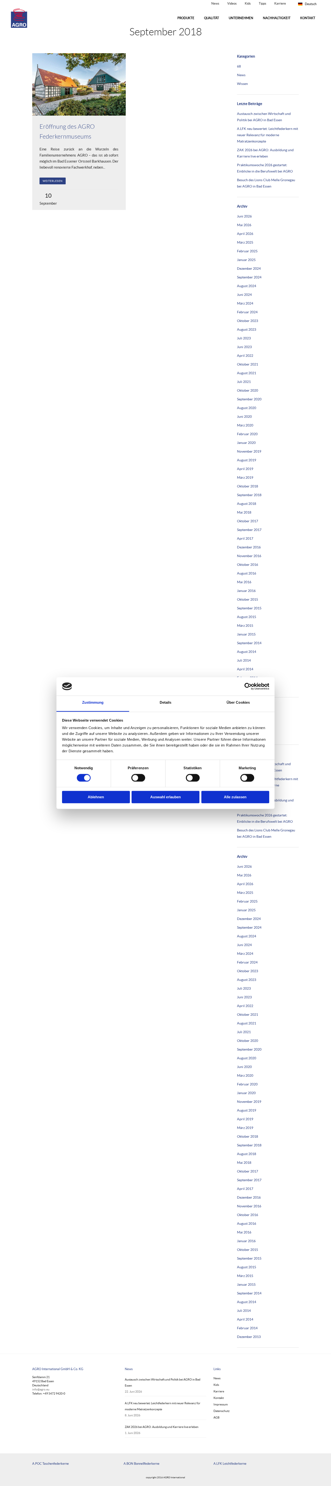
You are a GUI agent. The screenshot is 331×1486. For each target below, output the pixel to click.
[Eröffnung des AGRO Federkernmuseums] (79, 84)
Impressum (220, 1404)
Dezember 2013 (249, 1337)
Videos (232, 3)
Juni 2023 (244, 347)
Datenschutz (221, 1410)
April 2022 (245, 356)
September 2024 (249, 277)
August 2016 (246, 573)
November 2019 (249, 451)
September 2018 (249, 495)
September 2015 (249, 608)
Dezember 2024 (249, 268)
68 (239, 66)
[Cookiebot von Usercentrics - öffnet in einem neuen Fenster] (248, 686)
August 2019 (246, 460)
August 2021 (246, 373)
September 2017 (249, 530)
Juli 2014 (244, 660)
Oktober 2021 (247, 364)
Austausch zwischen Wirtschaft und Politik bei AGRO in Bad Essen (162, 1382)
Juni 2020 (244, 416)
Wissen (242, 84)
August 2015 (246, 617)
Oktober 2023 (247, 321)
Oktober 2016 (247, 565)
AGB (216, 1417)
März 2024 (245, 303)
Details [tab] (166, 703)
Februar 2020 (247, 434)
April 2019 (245, 469)
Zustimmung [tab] (93, 703)
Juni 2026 (244, 216)
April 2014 (245, 669)
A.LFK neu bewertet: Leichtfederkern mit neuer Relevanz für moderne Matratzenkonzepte (267, 135)
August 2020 (246, 408)
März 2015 (245, 625)
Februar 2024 (247, 312)
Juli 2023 (244, 338)
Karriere (280, 3)
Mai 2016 (244, 582)
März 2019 (245, 477)
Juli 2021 (244, 382)
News (215, 3)
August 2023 (246, 329)
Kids (248, 3)
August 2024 (246, 286)
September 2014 (249, 643)
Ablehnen (96, 797)
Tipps (262, 3)
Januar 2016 (246, 591)
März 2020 (245, 425)
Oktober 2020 (247, 390)
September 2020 (249, 399)
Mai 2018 (244, 512)
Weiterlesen (53, 180)
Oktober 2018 (247, 486)
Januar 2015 (246, 634)
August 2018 (246, 504)
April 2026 (245, 234)
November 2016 (249, 556)
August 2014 (246, 652)
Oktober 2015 (247, 599)
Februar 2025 (247, 251)
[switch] (138, 778)
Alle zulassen (235, 797)
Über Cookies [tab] (238, 703)
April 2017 (245, 538)
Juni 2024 (244, 295)
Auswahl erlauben (165, 797)
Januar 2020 (246, 443)
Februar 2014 (247, 1328)
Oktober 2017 (247, 521)
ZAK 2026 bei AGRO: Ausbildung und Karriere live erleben (161, 1426)
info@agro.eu (40, 1389)
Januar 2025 (246, 260)
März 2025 (245, 242)
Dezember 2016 (249, 547)
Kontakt (218, 1397)
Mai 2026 (244, 225)
